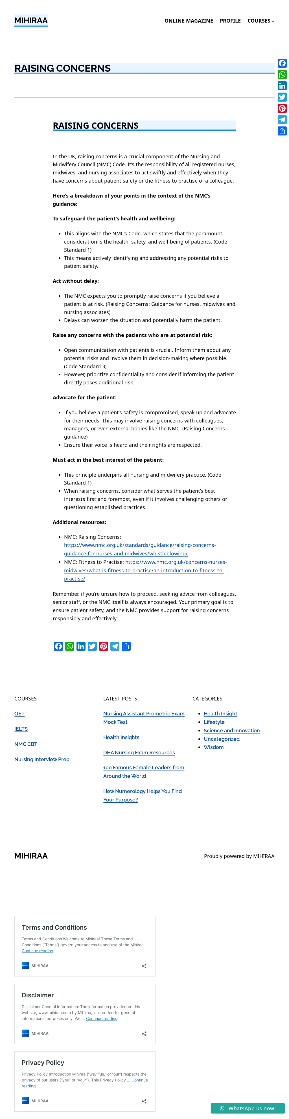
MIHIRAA (31, 20)
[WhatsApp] (282, 74)
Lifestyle (214, 722)
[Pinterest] (282, 108)
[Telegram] (282, 119)
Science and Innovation (232, 730)
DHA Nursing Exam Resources (139, 753)
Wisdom (214, 747)
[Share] (282, 131)
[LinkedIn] (282, 85)
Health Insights (121, 737)
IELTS (21, 729)
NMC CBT (25, 744)
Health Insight (220, 714)
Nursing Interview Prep (41, 759)
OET (19, 714)
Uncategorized (222, 739)
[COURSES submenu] (273, 20)
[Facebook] (282, 63)
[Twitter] (282, 97)
